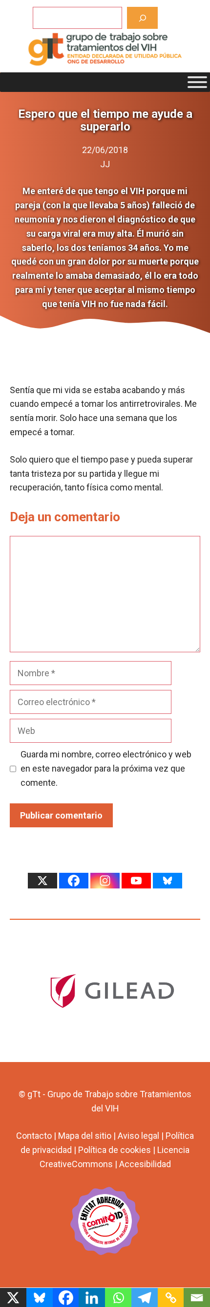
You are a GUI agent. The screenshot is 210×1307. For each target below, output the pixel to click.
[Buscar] (142, 18)
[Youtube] (136, 880)
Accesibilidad (145, 1164)
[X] (42, 880)
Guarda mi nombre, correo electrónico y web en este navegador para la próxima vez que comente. (106, 768)
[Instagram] (105, 880)
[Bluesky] (167, 880)
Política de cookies (114, 1150)
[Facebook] (73, 880)
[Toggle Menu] (197, 82)
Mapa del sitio (84, 1135)
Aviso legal (138, 1135)
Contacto (34, 1135)
